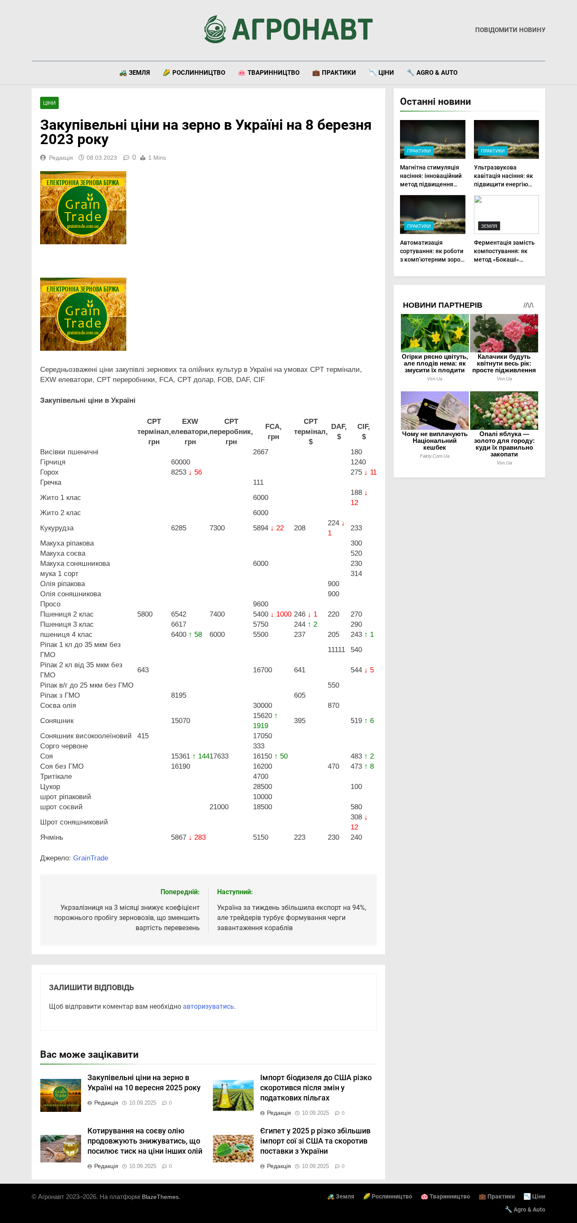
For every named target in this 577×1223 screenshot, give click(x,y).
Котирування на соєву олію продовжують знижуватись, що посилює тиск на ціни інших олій (144, 1141)
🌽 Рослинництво (194, 72)
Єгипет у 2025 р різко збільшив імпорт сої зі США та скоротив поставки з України (315, 1141)
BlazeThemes (160, 1196)
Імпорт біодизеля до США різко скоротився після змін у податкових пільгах (316, 1087)
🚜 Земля (134, 72)
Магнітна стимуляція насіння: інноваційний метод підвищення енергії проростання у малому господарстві (431, 184)
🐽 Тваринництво (268, 72)
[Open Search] (542, 72)
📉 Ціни (381, 72)
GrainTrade (90, 858)
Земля (489, 226)
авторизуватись (208, 1006)
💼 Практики (334, 72)
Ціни (49, 103)
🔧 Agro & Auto (432, 72)
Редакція (61, 157)
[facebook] (37, 30)
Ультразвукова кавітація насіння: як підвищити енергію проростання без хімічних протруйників (505, 184)
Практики (419, 150)
